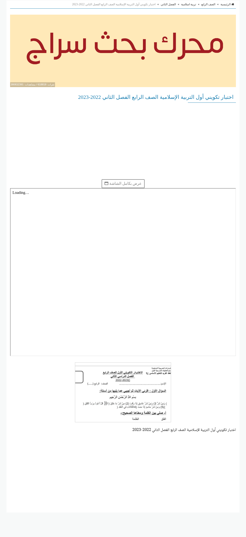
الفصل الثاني (168, 4)
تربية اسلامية (188, 4)
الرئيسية (226, 4)
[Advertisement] (123, 140)
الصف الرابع (208, 4)
